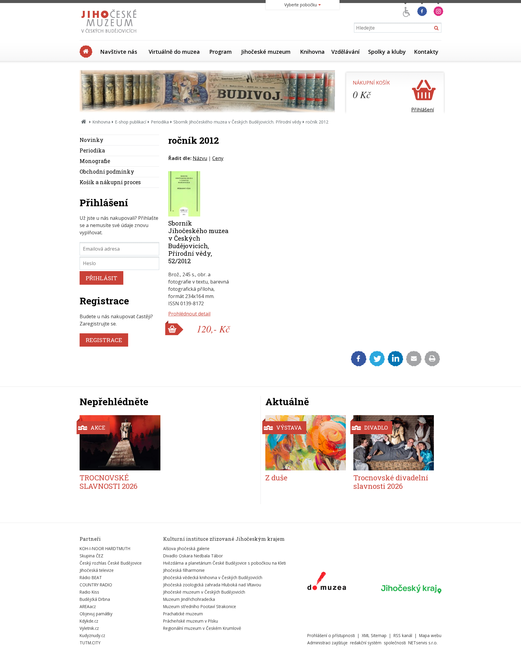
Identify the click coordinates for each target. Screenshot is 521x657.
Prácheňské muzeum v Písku (190, 621)
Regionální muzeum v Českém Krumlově (202, 628)
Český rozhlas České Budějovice (111, 563)
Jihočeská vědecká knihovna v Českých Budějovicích (212, 577)
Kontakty (426, 51)
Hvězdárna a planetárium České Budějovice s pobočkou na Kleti (224, 563)
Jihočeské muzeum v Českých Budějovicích (204, 592)
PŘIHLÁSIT (101, 278)
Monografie (95, 161)
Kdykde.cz (89, 621)
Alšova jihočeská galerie (186, 548)
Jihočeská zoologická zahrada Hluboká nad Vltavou (212, 585)
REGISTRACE (104, 340)
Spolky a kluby (387, 51)
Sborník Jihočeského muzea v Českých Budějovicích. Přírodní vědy (237, 122)
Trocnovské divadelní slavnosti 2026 (390, 482)
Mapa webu (430, 635)
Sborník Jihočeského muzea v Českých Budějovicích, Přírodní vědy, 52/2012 (198, 242)
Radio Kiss (89, 592)
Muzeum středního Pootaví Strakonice (199, 606)
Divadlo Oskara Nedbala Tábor (193, 556)
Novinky (91, 139)
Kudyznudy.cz (92, 635)
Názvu (200, 158)
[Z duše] (305, 442)
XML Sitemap (374, 635)
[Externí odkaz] (326, 582)
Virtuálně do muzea (174, 51)
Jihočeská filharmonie (184, 570)
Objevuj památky (96, 614)
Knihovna (312, 51)
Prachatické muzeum (183, 614)
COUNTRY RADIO (96, 585)
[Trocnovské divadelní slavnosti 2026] (393, 442)
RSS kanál (402, 635)
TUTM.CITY (90, 643)
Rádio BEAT (91, 577)
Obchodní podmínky (107, 171)
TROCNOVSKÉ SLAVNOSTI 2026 (108, 482)
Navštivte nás (118, 51)
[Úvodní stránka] (110, 34)
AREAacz (88, 606)
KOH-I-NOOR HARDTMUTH (105, 548)
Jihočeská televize (97, 570)
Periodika (160, 122)
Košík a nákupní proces (110, 182)
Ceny (217, 158)
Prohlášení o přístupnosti (331, 635)
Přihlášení (422, 109)
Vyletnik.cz (89, 628)
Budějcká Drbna (95, 599)
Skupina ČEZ (91, 556)
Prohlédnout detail (189, 313)
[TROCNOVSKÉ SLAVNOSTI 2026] (120, 442)
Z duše (276, 477)
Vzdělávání (345, 51)
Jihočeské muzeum (266, 51)
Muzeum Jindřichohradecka (189, 599)
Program (220, 51)
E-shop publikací (130, 122)
